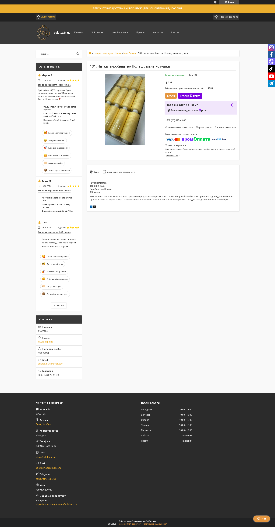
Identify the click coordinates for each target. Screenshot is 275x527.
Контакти (158, 32)
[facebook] (91, 207)
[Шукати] (78, 54)
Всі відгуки (59, 305)
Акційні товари (120, 32)
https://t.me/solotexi (46, 479)
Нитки (118, 53)
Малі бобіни (129, 53)
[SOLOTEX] (44, 33)
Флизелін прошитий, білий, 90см (57, 211)
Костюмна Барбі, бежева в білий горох (59, 121)
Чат (264, 518)
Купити (171, 96)
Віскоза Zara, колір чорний (55, 246)
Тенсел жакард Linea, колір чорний (59, 243)
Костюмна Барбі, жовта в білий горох (57, 199)
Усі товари (97, 32)
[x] (94, 207)
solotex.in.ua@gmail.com (50, 363)
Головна (79, 32)
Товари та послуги (103, 53)
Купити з (184, 96)
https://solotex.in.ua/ (46, 457)
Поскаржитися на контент (129, 524)
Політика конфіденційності (155, 524)
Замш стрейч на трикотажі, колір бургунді (59, 108)
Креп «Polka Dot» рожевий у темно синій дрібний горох (60, 114)
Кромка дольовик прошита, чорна (59, 239)
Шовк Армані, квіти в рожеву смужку (56, 205)
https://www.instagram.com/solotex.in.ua (56, 504)
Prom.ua (152, 521)
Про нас (140, 32)
